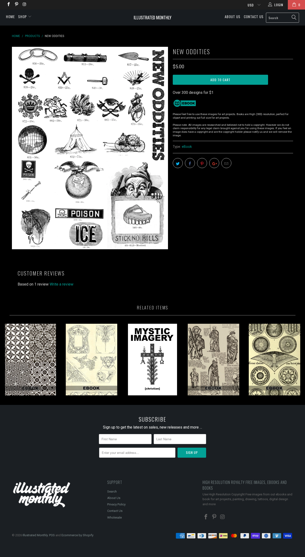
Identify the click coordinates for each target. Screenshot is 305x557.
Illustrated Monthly (152, 17)
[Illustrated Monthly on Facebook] (8, 5)
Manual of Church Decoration (274, 359)
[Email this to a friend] (226, 163)
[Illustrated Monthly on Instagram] (24, 5)
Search (112, 491)
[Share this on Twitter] (178, 163)
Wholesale (114, 517)
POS (52, 535)
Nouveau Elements (91, 359)
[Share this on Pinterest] (202, 163)
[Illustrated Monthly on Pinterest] (16, 5)
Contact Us (254, 16)
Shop (23, 16)
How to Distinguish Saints (213, 359)
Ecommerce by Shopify (77, 535)
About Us (232, 16)
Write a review (61, 284)
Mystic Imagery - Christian (152, 359)
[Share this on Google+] (214, 163)
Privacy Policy (116, 504)
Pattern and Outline (30, 359)
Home (10, 16)
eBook (187, 147)
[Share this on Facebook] (190, 163)
